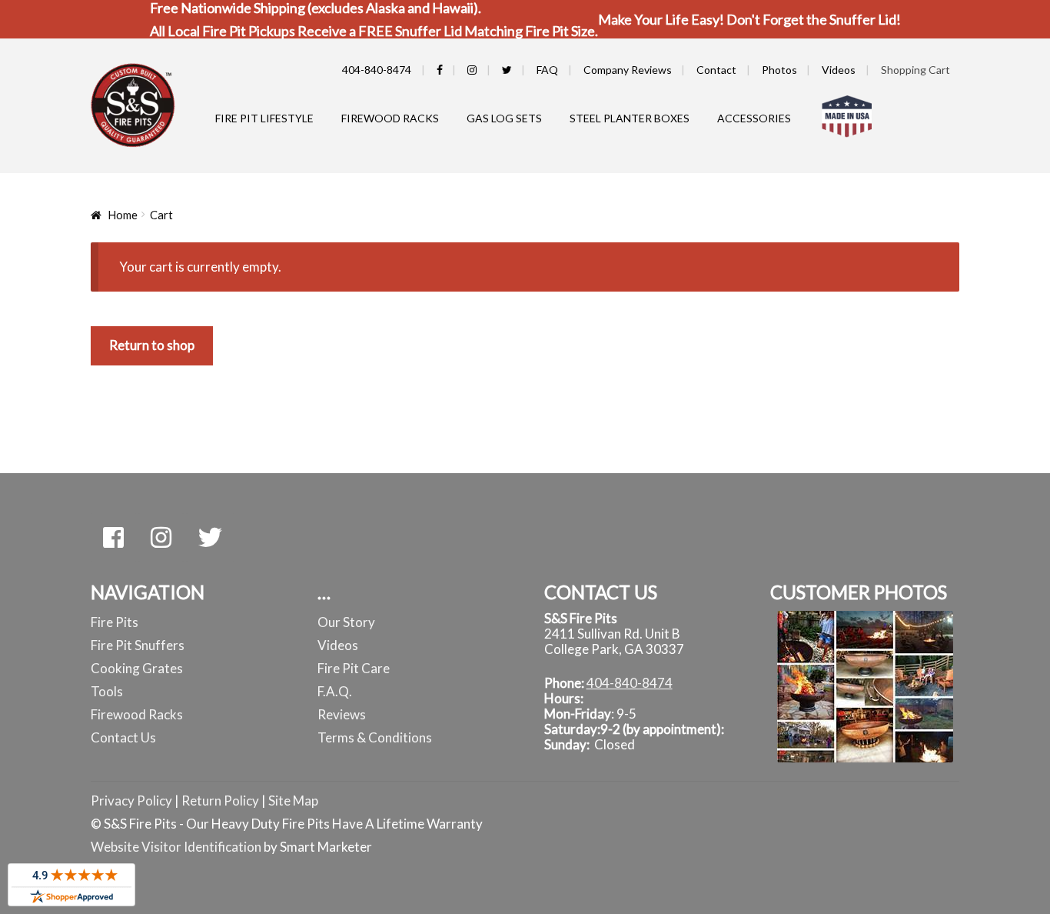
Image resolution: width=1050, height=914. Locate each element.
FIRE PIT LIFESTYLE (264, 118)
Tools (107, 691)
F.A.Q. (334, 691)
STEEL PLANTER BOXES (629, 118)
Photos (779, 69)
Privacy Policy (131, 800)
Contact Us (123, 737)
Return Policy (221, 800)
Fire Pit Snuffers (137, 645)
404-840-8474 (376, 69)
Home (123, 215)
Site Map (293, 800)
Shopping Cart (915, 69)
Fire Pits (114, 622)
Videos (839, 69)
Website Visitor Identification (176, 847)
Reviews (341, 714)
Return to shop (151, 345)
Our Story (346, 622)
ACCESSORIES (754, 118)
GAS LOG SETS (504, 118)
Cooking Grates (137, 668)
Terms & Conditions (374, 737)
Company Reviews (627, 69)
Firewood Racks (137, 714)
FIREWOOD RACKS (390, 118)
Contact (716, 69)
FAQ (547, 69)
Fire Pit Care (353, 668)
